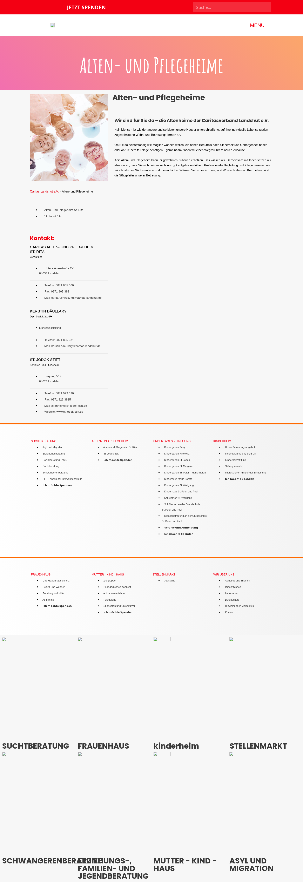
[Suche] (266, 7)
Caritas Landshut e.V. (44, 191)
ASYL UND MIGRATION (251, 864)
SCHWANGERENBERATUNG (52, 860)
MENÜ (257, 25)
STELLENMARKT (164, 574)
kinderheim (222, 441)
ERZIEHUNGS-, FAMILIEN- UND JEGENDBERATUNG (113, 868)
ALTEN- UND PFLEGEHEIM (110, 441)
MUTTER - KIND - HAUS (108, 574)
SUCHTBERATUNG (43, 441)
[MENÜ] (270, 25)
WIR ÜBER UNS (223, 574)
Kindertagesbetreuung (172, 441)
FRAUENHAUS (40, 574)
